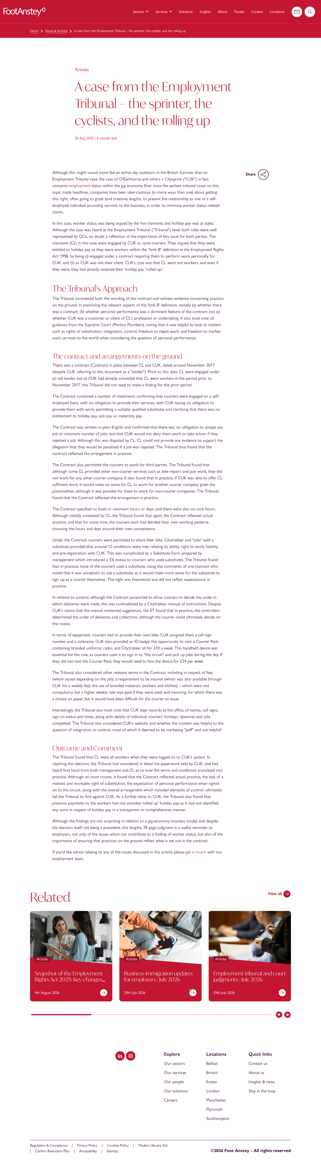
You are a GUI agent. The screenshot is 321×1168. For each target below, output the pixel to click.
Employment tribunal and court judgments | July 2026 (249, 976)
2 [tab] (121, 1015)
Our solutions (176, 1091)
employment (79, 185)
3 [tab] (181, 1015)
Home (34, 31)
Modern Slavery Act (153, 1145)
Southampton (217, 1118)
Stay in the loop (262, 1091)
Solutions (186, 11)
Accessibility (88, 1151)
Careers (257, 11)
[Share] (263, 174)
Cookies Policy (118, 1145)
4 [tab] (241, 1015)
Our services (175, 1072)
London (212, 1091)
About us (256, 1072)
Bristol (212, 1072)
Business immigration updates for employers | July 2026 (158, 976)
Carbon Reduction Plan (52, 1151)
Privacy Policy (87, 1145)
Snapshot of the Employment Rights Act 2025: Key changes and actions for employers (69, 979)
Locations (277, 11)
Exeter (211, 1081)
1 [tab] (61, 1015)
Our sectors (174, 1063)
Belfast (212, 1063)
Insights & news (262, 1081)
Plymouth (214, 1109)
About (222, 11)
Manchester (216, 1100)
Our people (174, 1081)
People (239, 11)
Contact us (258, 1063)
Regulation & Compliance (48, 1145)
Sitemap (112, 1151)
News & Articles (56, 31)
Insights (205, 11)
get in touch (196, 852)
